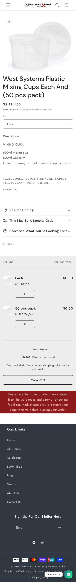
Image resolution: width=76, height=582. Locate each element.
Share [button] (10, 244)
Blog (10, 475)
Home (11, 440)
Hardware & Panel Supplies (36, 566)
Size (5, 116)
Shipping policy (39, 577)
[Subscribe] (59, 527)
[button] (8, 5)
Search (11, 484)
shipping (48, 365)
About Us (13, 493)
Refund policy (23, 571)
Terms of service (63, 571)
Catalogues (14, 458)
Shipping (23, 109)
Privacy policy (42, 571)
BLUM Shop (14, 467)
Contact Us (14, 502)
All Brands (14, 449)
